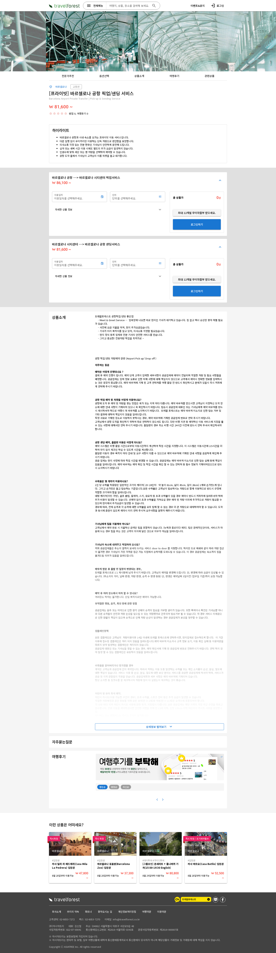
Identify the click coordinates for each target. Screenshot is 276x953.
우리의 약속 (73, 911)
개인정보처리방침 (127, 911)
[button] (108, 209)
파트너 (88, 911)
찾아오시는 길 (105, 911)
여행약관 (146, 911)
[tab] (68, 75)
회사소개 (56, 911)
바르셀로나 (61, 86)
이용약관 (161, 911)
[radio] (50, 113)
